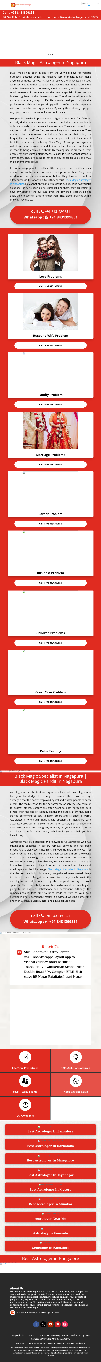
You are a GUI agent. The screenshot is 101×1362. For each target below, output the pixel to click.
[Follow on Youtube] (50, 1324)
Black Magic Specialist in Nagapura (68, 869)
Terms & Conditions (76, 1343)
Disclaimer (21, 1343)
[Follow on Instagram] (65, 1324)
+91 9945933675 (61, 1339)
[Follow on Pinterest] (58, 1324)
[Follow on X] (43, 1324)
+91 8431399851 (22, 12)
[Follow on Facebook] (36, 1324)
